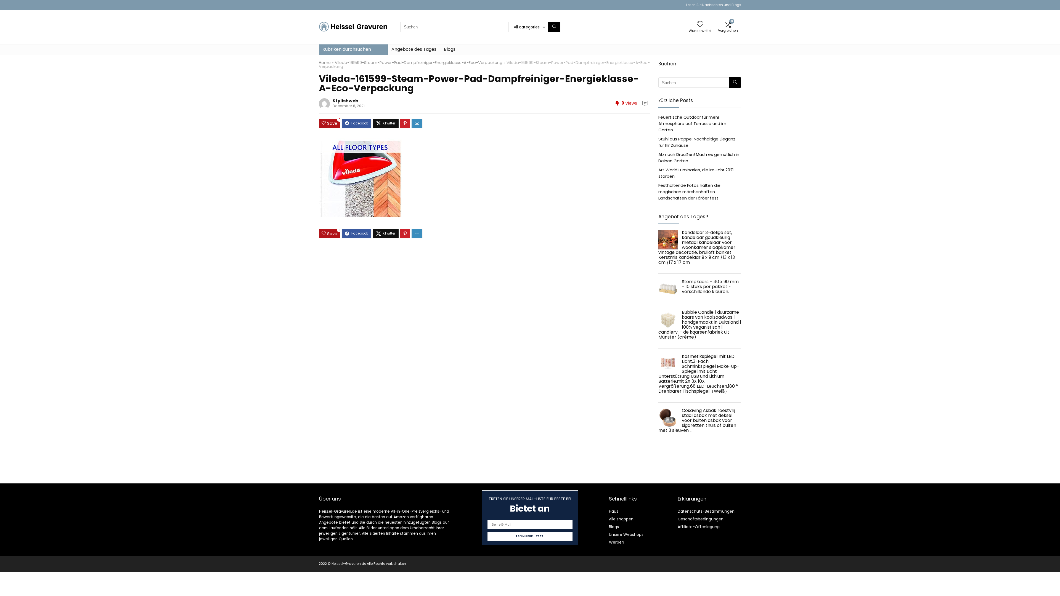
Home (325, 62)
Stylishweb (345, 101)
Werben (616, 542)
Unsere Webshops (626, 534)
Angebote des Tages (413, 49)
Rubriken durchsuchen (346, 49)
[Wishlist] (700, 24)
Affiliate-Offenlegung (699, 527)
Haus (613, 511)
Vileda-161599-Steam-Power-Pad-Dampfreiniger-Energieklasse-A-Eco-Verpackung (418, 62)
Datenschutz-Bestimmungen (706, 511)
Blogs (449, 49)
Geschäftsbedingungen (701, 519)
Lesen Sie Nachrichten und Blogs (713, 4)
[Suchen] (554, 27)
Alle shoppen (621, 519)
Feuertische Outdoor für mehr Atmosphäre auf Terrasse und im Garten (692, 123)
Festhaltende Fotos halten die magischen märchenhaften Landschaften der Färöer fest (689, 191)
